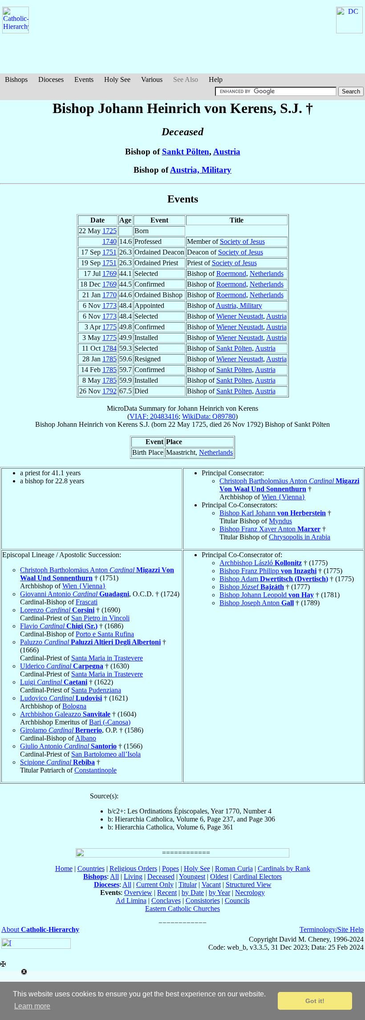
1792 (109, 391)
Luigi (53, 682)
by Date (193, 892)
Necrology (250, 892)
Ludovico (61, 698)
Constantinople (95, 770)
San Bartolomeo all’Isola (106, 754)
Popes (170, 868)
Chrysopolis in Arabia (299, 537)
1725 (109, 231)
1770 (109, 295)
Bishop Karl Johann (272, 513)
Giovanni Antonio (74, 594)
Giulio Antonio (68, 746)
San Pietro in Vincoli (100, 618)
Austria (226, 151)
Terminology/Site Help (332, 929)
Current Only (155, 884)
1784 (109, 348)
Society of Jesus (242, 241)
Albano (85, 738)
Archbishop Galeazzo (65, 714)
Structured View (249, 884)
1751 (109, 252)
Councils (237, 900)
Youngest (192, 876)
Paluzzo (90, 642)
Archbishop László (260, 563)
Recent (167, 892)
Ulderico (61, 666)
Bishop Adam (273, 579)
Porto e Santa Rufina (105, 634)
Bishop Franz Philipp (267, 571)
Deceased (160, 876)
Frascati (86, 602)
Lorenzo (57, 610)
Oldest (219, 876)
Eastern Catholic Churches (182, 908)
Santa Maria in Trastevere (107, 658)
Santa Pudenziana (96, 690)
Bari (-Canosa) (109, 722)
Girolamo (61, 730)
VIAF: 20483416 (154, 416)
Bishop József (251, 587)
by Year (219, 892)
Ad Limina (131, 900)
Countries (91, 868)
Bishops (16, 79)
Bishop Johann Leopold (266, 595)
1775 (109, 327)
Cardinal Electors (257, 876)
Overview (138, 892)
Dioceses (51, 79)
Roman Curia (234, 868)
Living (133, 876)
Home (64, 868)
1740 (109, 241)
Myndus (280, 521)
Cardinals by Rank (284, 868)
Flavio (58, 626)
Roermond (231, 273)
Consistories (203, 900)
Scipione (57, 762)
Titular (187, 884)
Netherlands (267, 273)
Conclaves (166, 900)
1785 (109, 359)
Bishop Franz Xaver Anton (269, 529)
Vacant (211, 884)
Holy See (117, 79)
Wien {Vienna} (283, 497)
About (40, 929)
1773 (109, 305)
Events (83, 79)
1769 (109, 273)
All (114, 876)
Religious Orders (133, 868)
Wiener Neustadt (239, 316)
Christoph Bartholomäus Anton (289, 485)
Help (216, 79)
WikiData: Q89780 (208, 416)
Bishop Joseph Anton (256, 603)
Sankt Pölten (185, 151)
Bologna (74, 706)
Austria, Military (200, 169)
